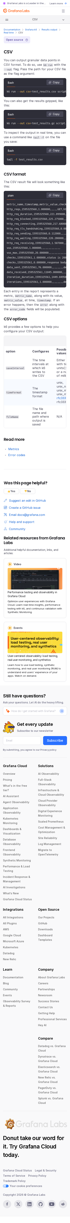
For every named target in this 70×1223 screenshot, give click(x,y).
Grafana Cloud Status (17, 899)
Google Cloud (12, 935)
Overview (9, 773)
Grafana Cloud (37, 1146)
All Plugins (10, 923)
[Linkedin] (29, 1204)
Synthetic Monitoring (17, 860)
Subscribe (55, 740)
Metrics (13, 449)
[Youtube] (52, 1204)
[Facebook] (7, 1204)
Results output (49, 29)
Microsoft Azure (13, 941)
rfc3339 (62, 398)
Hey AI (42, 1025)
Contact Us (45, 1007)
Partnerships (46, 989)
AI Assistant (11, 796)
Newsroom (45, 995)
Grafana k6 (31, 29)
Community (10, 989)
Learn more (56, 3)
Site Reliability (47, 838)
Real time (9, 32)
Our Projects (46, 917)
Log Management (49, 844)
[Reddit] (63, 1204)
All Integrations (13, 917)
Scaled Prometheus (51, 821)
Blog (6, 983)
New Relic (9, 959)
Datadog (8, 953)
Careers (43, 983)
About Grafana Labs (51, 977)
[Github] (41, 1204)
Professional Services (52, 1019)
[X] (18, 1204)
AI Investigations (14, 887)
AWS (6, 929)
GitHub (42, 923)
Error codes (16, 455)
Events (7, 995)
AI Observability (48, 773)
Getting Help (46, 1013)
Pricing (7, 779)
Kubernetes (10, 947)
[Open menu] (63, 11)
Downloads (45, 929)
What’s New (11, 893)
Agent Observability (16, 802)
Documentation (12, 29)
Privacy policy (48, 749)
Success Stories (48, 1001)
